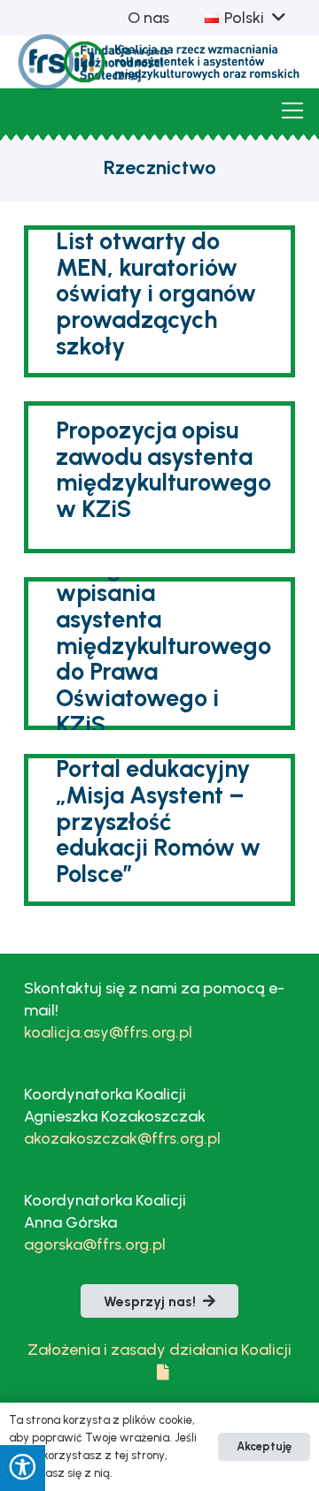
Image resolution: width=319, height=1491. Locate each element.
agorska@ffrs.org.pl (95, 1244)
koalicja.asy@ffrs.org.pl (108, 1032)
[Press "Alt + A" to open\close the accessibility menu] (22, 1468)
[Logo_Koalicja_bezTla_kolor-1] (182, 62)
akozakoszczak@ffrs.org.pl (122, 1138)
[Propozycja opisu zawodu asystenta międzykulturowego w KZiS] (159, 477)
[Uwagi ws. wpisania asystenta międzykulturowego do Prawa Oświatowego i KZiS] (159, 653)
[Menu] (292, 110)
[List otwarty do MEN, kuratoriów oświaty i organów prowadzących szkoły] (159, 301)
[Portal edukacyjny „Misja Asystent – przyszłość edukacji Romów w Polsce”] (159, 830)
